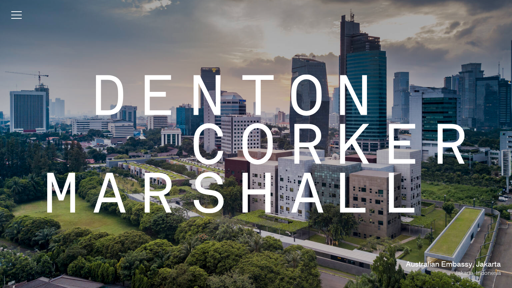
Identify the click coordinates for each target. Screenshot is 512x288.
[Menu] (16, 16)
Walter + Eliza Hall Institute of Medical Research (420, 264)
